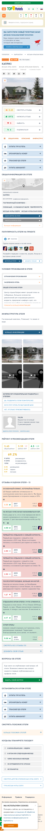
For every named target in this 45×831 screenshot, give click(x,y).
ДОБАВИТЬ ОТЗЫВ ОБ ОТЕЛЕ (23, 3)
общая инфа (13, 138)
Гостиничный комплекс (9, 69)
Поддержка (29, 797)
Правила (18, 797)
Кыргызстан (18, 54)
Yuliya (20, 417)
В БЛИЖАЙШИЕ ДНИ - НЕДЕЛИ (18, 748)
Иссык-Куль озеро (9, 67)
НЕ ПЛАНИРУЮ (12, 769)
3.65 (15, 59)
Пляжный (23, 69)
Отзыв (35, 505)
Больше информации (12, 225)
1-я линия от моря (34, 69)
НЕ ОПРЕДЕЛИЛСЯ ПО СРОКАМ (18, 764)
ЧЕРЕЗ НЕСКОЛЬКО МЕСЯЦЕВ (18, 759)
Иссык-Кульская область (29, 67)
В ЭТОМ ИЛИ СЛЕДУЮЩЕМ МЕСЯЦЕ (20, 753)
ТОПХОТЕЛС (5, 54)
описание (25, 138)
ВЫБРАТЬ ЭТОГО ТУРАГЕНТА (11, 431)
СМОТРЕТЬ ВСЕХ (25, 431)
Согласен (11, 825)
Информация (7, 797)
